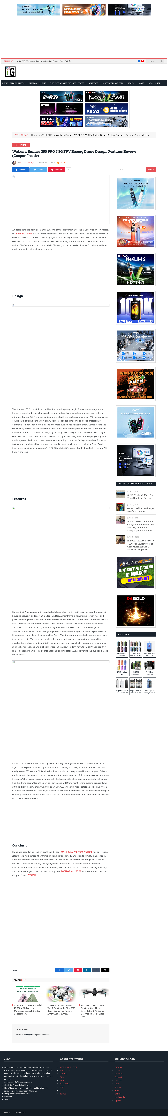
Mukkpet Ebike (121, 1097)
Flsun (117, 1084)
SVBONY (118, 1067)
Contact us (8, 1082)
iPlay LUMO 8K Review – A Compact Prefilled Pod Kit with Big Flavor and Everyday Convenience (141, 526)
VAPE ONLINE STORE (68, 1067)
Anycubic (118, 1087)
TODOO (63, 1094)
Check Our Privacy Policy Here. (16, 1085)
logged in (30, 1034)
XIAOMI (149, 484)
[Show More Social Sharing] (68, 169)
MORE (141, 83)
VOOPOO (63, 1074)
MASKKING (64, 1084)
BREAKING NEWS (17, 83)
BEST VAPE (93, 83)
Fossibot (118, 1077)
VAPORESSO (65, 1070)
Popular (121, 484)
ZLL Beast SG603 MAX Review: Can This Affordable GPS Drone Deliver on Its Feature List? (92, 1011)
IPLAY (62, 1090)
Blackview (119, 1074)
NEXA (62, 1080)
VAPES (81, 83)
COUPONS (21, 145)
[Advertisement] (84, 37)
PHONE (42, 83)
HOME (5, 83)
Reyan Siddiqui (27, 163)
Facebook (8, 1096)
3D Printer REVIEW (135, 484)
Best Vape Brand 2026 (112, 83)
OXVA (62, 1077)
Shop (157, 83)
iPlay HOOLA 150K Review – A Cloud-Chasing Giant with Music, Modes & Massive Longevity (140, 545)
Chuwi (117, 1070)
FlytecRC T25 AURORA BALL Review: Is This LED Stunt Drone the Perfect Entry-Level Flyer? (61, 1009)
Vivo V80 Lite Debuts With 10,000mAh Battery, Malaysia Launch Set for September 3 (28, 1009)
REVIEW (131, 83)
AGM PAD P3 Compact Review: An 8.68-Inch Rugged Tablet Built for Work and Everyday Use (45, 61)
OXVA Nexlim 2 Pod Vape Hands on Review (140, 510)
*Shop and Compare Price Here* (17, 1094)
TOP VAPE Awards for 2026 (63, 83)
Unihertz (118, 1080)
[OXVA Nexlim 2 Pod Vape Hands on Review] (120, 507)
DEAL (150, 83)
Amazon (33, 83)
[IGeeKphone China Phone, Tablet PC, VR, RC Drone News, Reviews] (10, 72)
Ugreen (118, 1100)
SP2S (62, 1087)
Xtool (117, 1090)
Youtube (7, 1099)
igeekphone (21, 1112)
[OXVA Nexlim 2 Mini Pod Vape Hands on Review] (120, 494)
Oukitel (118, 1094)
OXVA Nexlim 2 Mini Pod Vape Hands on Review (140, 496)
